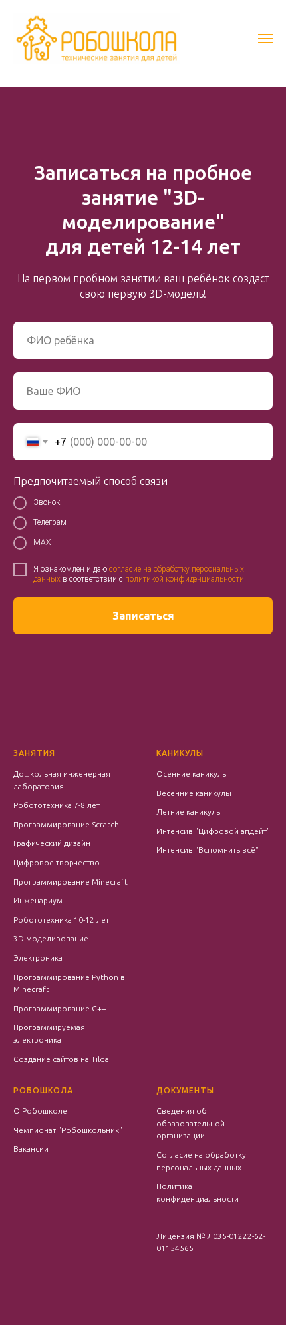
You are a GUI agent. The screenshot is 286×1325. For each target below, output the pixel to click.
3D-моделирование (50, 938)
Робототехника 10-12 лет (61, 919)
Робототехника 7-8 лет (56, 805)
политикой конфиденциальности (184, 579)
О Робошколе (40, 1110)
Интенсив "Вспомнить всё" (207, 849)
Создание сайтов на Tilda (61, 1059)
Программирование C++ (59, 1008)
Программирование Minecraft (70, 881)
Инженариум (38, 900)
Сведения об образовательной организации (190, 1123)
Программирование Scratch (66, 824)
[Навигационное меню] (265, 38)
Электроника (38, 957)
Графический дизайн (51, 843)
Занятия (34, 753)
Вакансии (31, 1148)
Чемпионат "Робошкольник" (67, 1130)
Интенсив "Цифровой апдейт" (213, 831)
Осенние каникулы (192, 773)
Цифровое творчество (56, 862)
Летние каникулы (189, 811)
